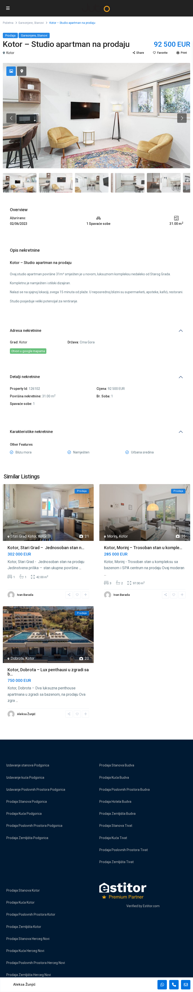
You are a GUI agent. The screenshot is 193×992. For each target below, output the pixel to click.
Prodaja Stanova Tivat (115, 825)
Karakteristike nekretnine (31, 431)
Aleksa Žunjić (26, 714)
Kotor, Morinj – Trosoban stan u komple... (143, 547)
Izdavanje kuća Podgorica (25, 777)
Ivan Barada (25, 595)
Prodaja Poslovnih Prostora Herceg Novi (35, 963)
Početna (8, 23)
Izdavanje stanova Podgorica (27, 765)
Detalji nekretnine (25, 377)
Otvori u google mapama (28, 351)
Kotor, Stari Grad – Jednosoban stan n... (46, 547)
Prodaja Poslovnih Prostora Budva (124, 789)
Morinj (112, 536)
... (80, 568)
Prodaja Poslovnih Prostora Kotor (30, 914)
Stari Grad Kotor (23, 536)
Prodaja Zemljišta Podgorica (27, 838)
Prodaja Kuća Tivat (113, 838)
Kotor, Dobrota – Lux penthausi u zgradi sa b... (48, 671)
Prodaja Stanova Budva (116, 765)
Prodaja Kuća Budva (114, 777)
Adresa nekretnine (25, 330)
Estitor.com (151, 906)
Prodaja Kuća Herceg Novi (25, 951)
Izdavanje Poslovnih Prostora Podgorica (35, 789)
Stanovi (39, 23)
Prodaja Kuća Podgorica (24, 813)
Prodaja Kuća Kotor (20, 902)
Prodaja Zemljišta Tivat (116, 862)
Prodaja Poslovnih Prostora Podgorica (34, 825)
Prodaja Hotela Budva (115, 801)
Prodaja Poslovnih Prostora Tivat (123, 850)
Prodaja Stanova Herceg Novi (27, 939)
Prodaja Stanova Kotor (23, 890)
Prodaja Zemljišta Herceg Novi (28, 975)
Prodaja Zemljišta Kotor (23, 927)
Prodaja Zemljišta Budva (117, 813)
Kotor (10, 53)
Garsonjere (25, 23)
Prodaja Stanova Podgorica (26, 801)
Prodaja (10, 35)
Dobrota (17, 658)
